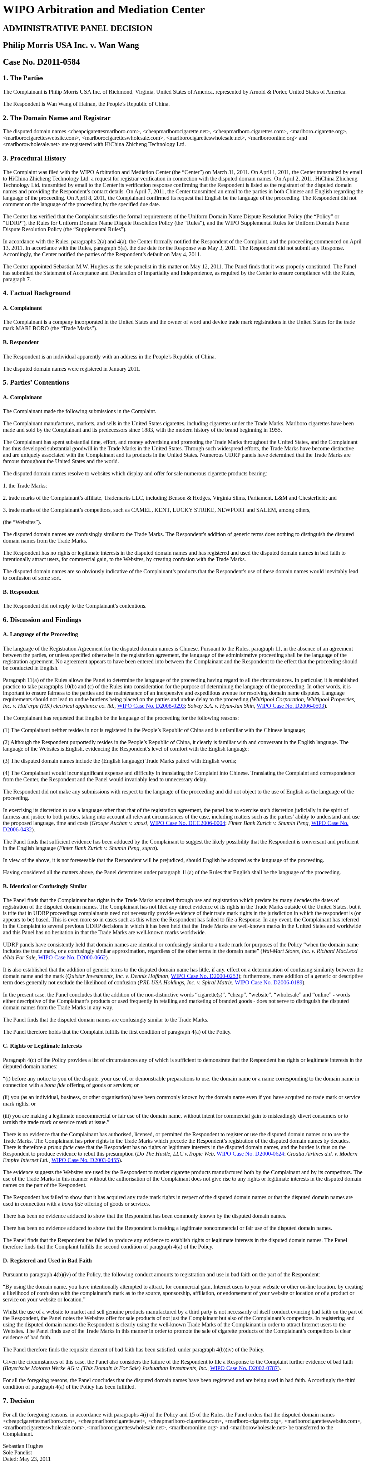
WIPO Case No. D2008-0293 (151, 706)
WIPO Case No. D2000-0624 (250, 1154)
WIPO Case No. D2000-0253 (204, 976)
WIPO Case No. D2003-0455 (85, 1160)
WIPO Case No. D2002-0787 (244, 1368)
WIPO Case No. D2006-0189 (268, 982)
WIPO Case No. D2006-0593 (290, 706)
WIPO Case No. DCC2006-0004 (187, 823)
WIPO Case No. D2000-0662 (72, 957)
